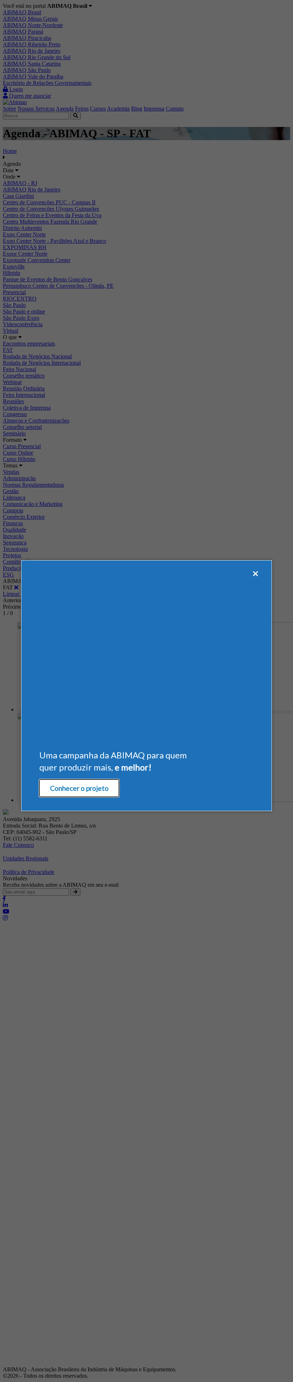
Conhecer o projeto (79, 788)
